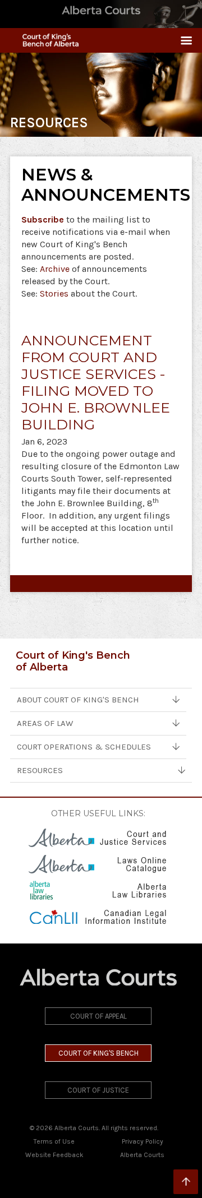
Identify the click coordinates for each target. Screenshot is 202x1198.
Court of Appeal (98, 1016)
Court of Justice (98, 1090)
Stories (54, 293)
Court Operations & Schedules (84, 747)
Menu (182, 40)
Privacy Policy (142, 1141)
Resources (40, 770)
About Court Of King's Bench (78, 700)
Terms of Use (54, 1141)
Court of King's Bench (98, 1053)
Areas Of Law (45, 723)
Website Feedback (54, 1155)
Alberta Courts (142, 1155)
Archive (55, 268)
